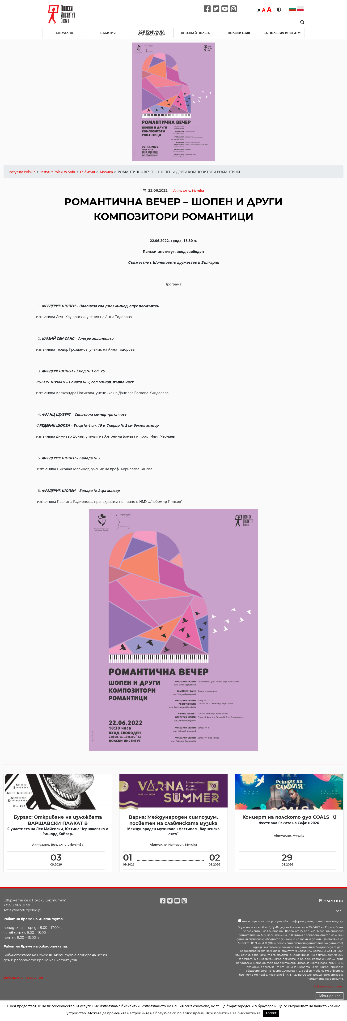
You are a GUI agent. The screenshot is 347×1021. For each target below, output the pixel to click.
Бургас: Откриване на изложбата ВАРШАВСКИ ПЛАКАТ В (58, 820)
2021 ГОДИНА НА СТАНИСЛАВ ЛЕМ (151, 33)
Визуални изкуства (67, 844)
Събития (108, 33)
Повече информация (328, 986)
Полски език (239, 33)
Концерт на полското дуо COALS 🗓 (289, 817)
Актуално (64, 33)
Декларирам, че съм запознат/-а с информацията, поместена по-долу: (292, 921)
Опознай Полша (195, 33)
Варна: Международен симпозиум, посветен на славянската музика (173, 820)
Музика (198, 190)
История (175, 844)
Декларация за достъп (24, 977)
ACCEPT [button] (271, 1013)
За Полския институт (283, 33)
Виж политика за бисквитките (233, 1013)
